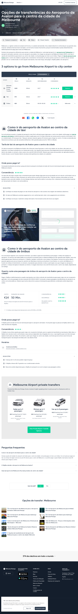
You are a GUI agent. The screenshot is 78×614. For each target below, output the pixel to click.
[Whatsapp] (33, 118)
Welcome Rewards (37, 583)
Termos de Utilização (38, 578)
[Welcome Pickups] (8, 3)
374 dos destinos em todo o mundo (38, 556)
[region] (24, 604)
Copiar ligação (51, 118)
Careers (35, 588)
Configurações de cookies (37, 591)
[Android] (24, 578)
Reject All (28, 608)
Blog (34, 574)
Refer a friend (36, 585)
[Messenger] (37, 118)
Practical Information (60, 40)
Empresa (35, 572)
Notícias (35, 576)
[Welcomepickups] (9, 569)
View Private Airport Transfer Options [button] (39, 430)
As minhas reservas (70, 2)
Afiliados (50, 576)
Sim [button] (40, 486)
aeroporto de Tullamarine (64, 52)
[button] (75, 97)
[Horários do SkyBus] (39, 347)
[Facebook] (28, 118)
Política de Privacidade (38, 581)
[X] (42, 118)
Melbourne (8, 33)
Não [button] (47, 486)
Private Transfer (44, 40)
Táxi (24, 40)
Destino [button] (19, 2)
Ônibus (33, 40)
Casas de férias (52, 574)
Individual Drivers (52, 578)
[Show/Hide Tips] (74, 188)
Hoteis (49, 572)
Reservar (67, 88)
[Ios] (24, 573)
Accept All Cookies (40, 608)
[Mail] (23, 118)
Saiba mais (67, 103)
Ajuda (9, 573)
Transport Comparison (11, 40)
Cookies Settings (8, 608)
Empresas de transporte (54, 581)
